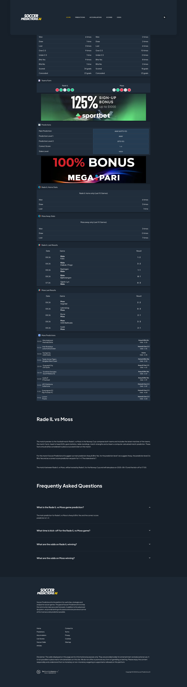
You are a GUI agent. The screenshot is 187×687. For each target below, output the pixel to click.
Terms (67, 632)
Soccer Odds (41, 642)
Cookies (68, 639)
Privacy (67, 635)
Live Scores (40, 639)
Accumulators (41, 635)
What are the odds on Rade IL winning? (57, 544)
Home (39, 628)
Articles (39, 646)
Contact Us (69, 628)
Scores (109, 17)
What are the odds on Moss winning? (56, 558)
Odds (119, 17)
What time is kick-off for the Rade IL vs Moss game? (63, 530)
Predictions (40, 632)
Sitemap (68, 642)
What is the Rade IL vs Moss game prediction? (60, 507)
